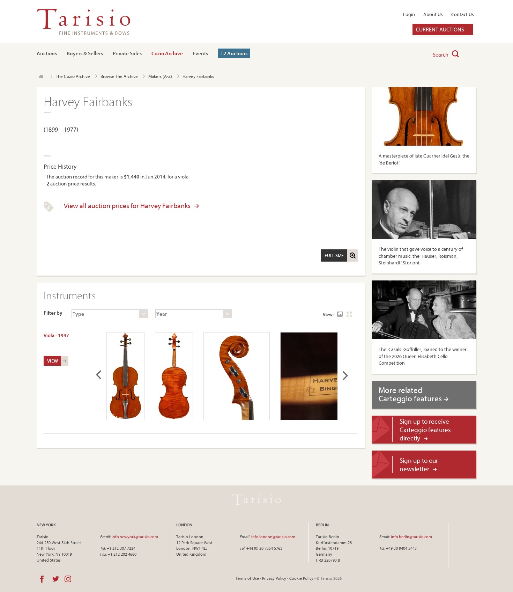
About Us (433, 14)
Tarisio (256, 499)
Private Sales (127, 53)
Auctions (47, 53)
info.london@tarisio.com (273, 536)
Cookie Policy (301, 578)
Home (41, 76)
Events (200, 53)
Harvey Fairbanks (198, 76)
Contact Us (462, 14)
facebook (42, 579)
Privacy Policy (274, 578)
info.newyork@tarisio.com (135, 536)
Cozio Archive (167, 53)
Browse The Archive (119, 76)
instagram (68, 579)
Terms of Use (247, 578)
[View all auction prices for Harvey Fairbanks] (49, 210)
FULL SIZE (334, 255)
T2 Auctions (234, 53)
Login (409, 14)
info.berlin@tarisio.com (411, 536)
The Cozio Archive (73, 76)
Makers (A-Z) (160, 76)
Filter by (53, 312)
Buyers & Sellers (85, 53)
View (52, 361)
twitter (55, 579)
